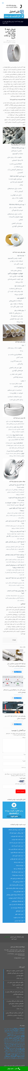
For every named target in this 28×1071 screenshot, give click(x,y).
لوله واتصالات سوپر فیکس (17, 901)
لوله (7, 1043)
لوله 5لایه (18, 1045)
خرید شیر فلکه (18, 1033)
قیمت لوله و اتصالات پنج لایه (9, 1041)
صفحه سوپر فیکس (18, 1040)
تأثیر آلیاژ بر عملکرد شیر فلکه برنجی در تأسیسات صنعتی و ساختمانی (14, 1014)
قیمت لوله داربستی (19, 921)
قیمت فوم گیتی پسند (18, 891)
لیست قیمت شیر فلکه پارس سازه (16, 849)
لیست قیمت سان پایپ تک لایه (16, 843)
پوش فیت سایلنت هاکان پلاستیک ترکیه (14, 888)
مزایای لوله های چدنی (19, 1058)
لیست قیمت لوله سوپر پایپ (17, 836)
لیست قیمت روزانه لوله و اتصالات (15, 830)
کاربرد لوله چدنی (7, 1058)
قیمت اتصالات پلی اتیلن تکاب (16, 878)
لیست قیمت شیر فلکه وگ (17, 872)
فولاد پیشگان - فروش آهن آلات (16, 833)
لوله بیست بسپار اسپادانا (17, 875)
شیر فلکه (13, 1035)
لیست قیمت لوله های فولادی (16, 859)
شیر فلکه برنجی (16, 1035)
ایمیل (23, 761)
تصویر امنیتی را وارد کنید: (20, 784)
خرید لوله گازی (12, 1033)
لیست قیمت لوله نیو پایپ (17, 839)
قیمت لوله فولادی (17, 1041)
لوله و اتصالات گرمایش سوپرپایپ (16, 898)
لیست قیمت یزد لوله (18, 862)
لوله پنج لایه (17, 1053)
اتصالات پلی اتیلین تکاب (18, 882)
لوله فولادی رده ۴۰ (17, 1046)
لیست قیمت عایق (19, 914)
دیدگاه (23, 737)
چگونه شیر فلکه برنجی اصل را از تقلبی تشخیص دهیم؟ (15, 984)
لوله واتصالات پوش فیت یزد (17, 908)
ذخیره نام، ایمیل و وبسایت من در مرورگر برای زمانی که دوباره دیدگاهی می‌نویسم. (15, 774)
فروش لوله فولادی (9, 1040)
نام (24, 754)
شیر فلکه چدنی (9, 1038)
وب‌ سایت (23, 767)
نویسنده (13, 42)
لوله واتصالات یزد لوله (18, 869)
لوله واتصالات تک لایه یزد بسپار (16, 904)
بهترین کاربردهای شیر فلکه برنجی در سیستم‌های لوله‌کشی (14, 993)
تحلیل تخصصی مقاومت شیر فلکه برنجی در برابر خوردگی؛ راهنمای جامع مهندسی (14, 973)
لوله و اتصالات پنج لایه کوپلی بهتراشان (15, 895)
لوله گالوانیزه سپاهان (12, 1056)
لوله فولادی (12, 1045)
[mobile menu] (3, 3)
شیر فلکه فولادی (19, 1038)
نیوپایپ (13, 1058)
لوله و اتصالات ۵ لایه (11, 1052)
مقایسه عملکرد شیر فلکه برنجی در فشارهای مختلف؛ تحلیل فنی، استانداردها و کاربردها (15, 1003)
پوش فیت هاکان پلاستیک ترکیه (16, 885)
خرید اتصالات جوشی (15, 1032)
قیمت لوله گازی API (20, 1043)
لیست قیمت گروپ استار (18, 856)
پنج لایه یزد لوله (19, 865)
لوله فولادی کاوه (10, 1046)
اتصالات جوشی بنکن (8, 1028)
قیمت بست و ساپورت (18, 917)
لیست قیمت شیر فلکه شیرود (17, 852)
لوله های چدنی (13, 1048)
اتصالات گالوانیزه (18, 1030)
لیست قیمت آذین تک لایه (17, 846)
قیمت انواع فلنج (19, 911)
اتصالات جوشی (18, 1028)
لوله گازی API (12, 1054)
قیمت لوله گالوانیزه (12, 1043)
